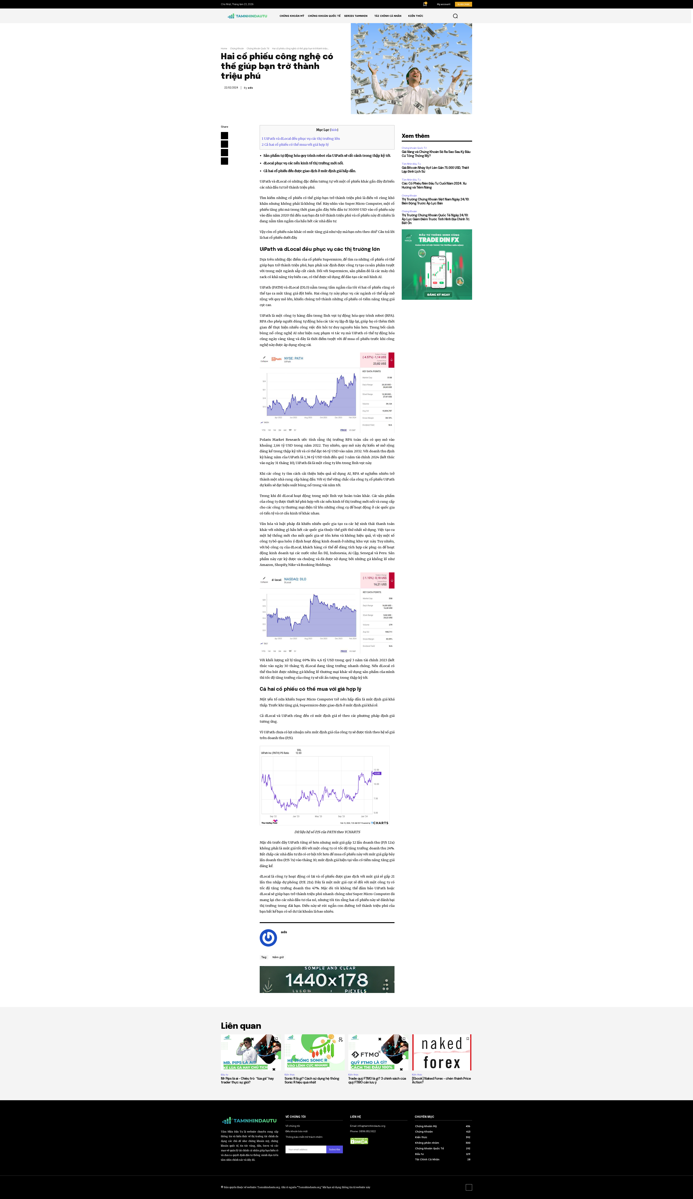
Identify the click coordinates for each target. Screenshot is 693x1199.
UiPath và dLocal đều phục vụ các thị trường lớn (301, 139)
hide (334, 130)
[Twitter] (224, 152)
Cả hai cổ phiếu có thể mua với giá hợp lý (295, 144)
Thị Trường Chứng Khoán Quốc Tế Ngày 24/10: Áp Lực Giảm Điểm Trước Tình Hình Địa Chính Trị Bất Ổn (435, 219)
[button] (455, 15)
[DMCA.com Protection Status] (359, 1143)
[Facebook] (224, 135)
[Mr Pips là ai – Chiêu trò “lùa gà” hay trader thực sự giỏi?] (251, 1052)
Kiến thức (290, 1074)
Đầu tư (224, 1074)
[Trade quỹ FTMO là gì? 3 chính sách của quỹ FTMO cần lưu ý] (378, 1052)
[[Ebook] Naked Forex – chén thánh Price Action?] (442, 1052)
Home (224, 48)
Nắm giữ (278, 957)
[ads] (268, 938)
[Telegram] (224, 144)
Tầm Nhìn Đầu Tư (411, 163)
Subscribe (334, 1149)
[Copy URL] (224, 161)
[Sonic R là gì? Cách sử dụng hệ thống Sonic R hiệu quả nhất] (315, 1052)
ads (250, 87)
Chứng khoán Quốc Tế (258, 48)
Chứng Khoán (237, 48)
